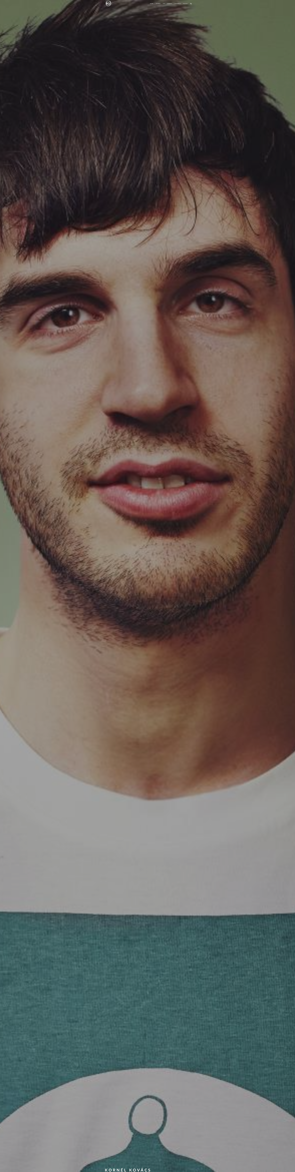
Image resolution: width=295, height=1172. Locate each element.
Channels (177, 3)
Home (151, 3)
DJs (164, 3)
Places (185, 3)
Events (169, 3)
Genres (158, 3)
